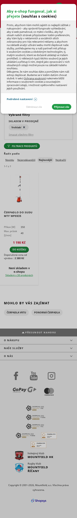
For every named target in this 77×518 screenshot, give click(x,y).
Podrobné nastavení (20, 99)
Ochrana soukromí (35, 78)
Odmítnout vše (34, 107)
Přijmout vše (61, 107)
